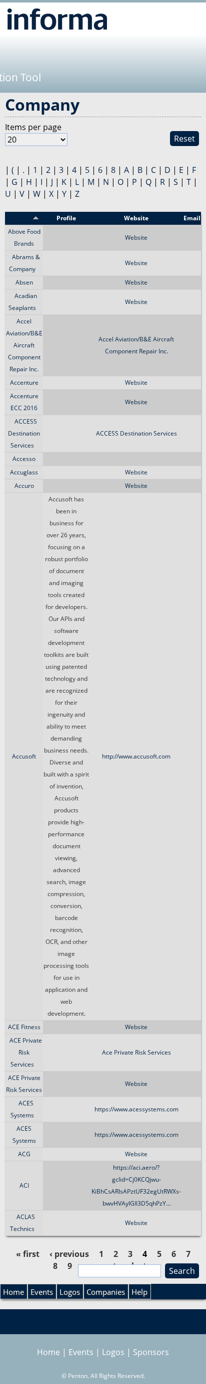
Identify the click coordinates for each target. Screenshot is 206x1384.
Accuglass (24, 472)
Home (13, 1292)
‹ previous (69, 1253)
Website (136, 237)
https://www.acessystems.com (136, 1109)
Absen (24, 282)
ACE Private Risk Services (26, 1052)
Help (140, 1292)
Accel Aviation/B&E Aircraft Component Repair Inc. (24, 345)
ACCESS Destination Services (24, 433)
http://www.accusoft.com (136, 756)
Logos (70, 1292)
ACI (24, 1185)
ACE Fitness (24, 1027)
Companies (105, 1292)
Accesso (24, 459)
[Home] (57, 18)
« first (28, 1253)
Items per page (33, 127)
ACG (24, 1154)
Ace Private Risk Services (136, 1052)
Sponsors (151, 1352)
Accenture (24, 382)
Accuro (24, 485)
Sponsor (21, 218)
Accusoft (24, 756)
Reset (184, 138)
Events (41, 1292)
